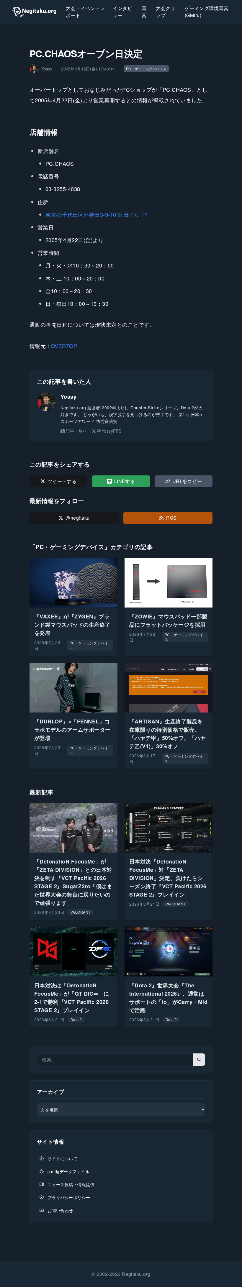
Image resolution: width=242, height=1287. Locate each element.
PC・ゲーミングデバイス (146, 68)
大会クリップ (165, 12)
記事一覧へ (76, 431)
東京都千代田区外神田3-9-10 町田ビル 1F (96, 214)
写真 (144, 12)
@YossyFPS (109, 431)
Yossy (68, 396)
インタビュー (122, 12)
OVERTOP (64, 345)
